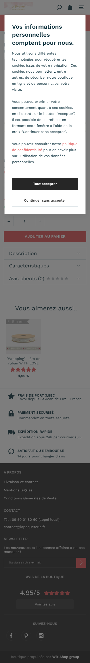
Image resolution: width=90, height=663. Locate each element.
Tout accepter (45, 184)
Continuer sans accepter (45, 201)
